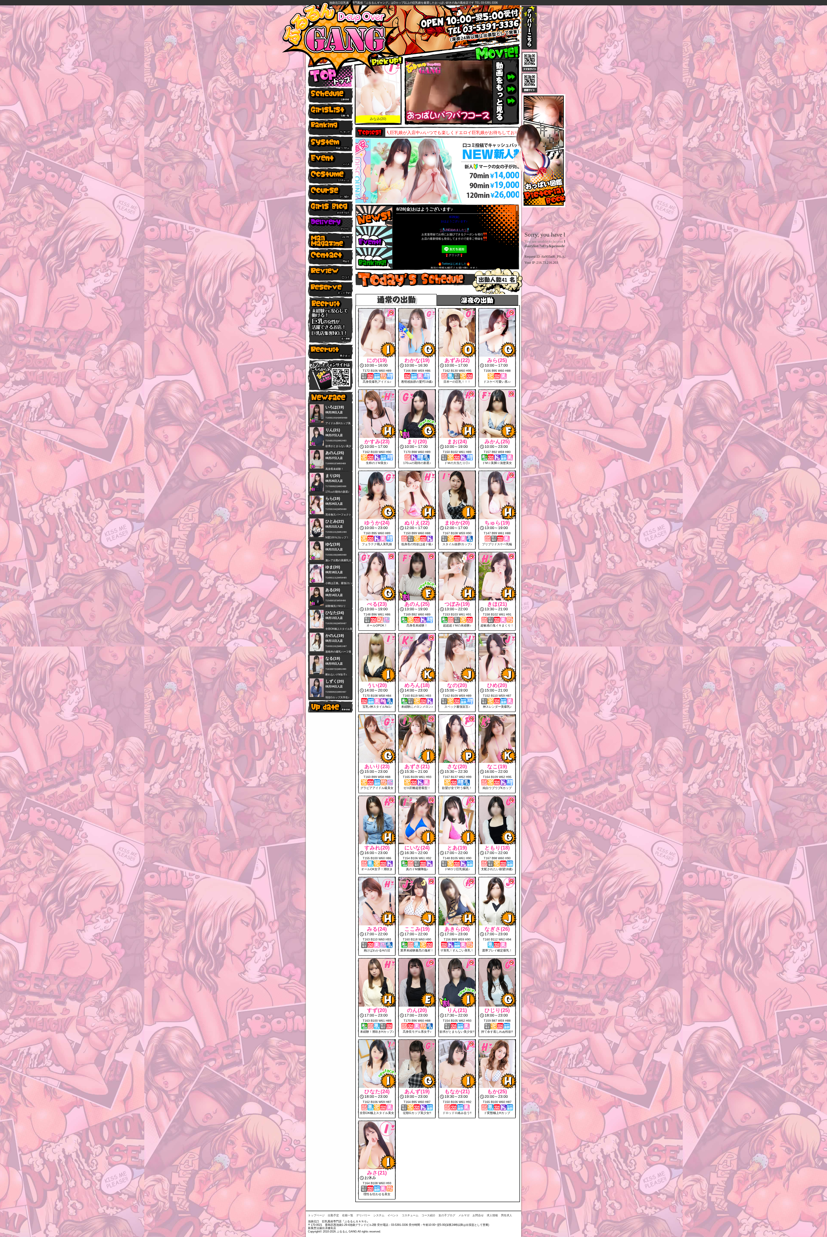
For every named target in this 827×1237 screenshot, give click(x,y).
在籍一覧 (347, 1215)
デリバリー (363, 1215)
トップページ (316, 1215)
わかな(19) (378, 119)
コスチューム (410, 1215)
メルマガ (463, 1215)
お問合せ (478, 1215)
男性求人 (506, 1215)
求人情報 (492, 1215)
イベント (393, 1215)
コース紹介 (428, 1215)
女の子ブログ (446, 1215)
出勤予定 (333, 1215)
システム (378, 1215)
